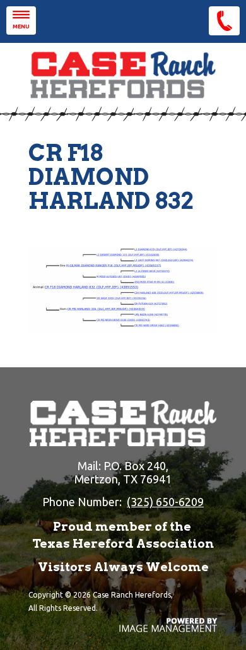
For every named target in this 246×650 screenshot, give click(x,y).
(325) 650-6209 (165, 501)
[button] (21, 20)
